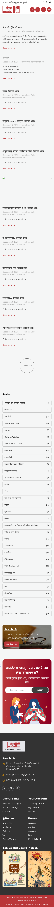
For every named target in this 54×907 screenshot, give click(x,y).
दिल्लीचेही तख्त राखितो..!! (13, 478)
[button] (5, 869)
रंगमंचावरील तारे (10, 573)
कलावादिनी (8, 457)
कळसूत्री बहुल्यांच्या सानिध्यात (14, 464)
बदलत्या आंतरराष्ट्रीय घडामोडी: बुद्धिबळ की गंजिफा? (22, 525)
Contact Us (11, 644)
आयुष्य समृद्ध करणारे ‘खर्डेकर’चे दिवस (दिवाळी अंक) (23, 151)
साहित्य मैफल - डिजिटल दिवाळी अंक (33, 31)
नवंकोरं (7, 484)
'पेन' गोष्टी (8, 416)
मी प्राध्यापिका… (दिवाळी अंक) (15, 238)
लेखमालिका (8, 593)
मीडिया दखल (9, 559)
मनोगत (7, 539)
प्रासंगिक (8, 511)
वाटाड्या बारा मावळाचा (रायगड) (15, 403)
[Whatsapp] (49, 2)
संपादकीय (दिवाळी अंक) (12, 27)
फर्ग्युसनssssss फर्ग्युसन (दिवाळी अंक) (19, 121)
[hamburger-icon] (49, 9)
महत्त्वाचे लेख (9, 545)
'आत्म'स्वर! (8, 410)
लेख (6, 586)
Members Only (28, 95)
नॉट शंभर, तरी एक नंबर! (13, 498)
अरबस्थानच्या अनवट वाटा (13, 443)
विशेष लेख (8, 607)
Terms (16, 904)
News (7, 430)
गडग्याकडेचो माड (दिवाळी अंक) (15, 268)
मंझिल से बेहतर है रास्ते (12, 532)
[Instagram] (46, 2)
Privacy (9, 904)
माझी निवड (8, 552)
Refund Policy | (28, 904)
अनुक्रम (6, 57)
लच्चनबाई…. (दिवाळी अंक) (13, 298)
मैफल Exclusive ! (12, 566)
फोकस (7, 518)
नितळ (6, 491)
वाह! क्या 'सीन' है (10, 600)
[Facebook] (42, 2)
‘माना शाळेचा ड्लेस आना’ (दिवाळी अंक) (18, 327)
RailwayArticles (12, 437)
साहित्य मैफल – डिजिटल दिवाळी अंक (17, 613)
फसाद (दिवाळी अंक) (11, 91)
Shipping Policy (41, 904)
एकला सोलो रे (9, 450)
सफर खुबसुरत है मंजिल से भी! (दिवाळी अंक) (20, 208)
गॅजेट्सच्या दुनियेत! (11, 471)
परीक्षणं (7, 505)
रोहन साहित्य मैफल (11, 579)
